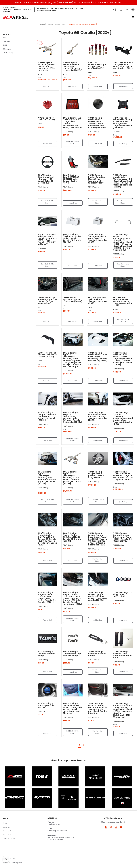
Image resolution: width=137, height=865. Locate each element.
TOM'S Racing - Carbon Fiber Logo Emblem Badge (72, 653)
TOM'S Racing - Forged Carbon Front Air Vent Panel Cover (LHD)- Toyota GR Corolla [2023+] (47, 597)
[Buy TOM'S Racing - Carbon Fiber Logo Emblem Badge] (72, 638)
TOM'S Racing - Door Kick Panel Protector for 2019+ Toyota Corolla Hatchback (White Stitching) (97, 708)
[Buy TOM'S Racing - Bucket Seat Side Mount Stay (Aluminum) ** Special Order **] (98, 162)
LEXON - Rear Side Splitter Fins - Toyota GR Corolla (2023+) (97, 300)
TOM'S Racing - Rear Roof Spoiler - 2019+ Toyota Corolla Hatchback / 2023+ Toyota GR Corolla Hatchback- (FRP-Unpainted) (122, 710)
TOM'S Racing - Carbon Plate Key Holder (97, 653)
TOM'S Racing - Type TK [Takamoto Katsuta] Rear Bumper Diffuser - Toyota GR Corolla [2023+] (47, 478)
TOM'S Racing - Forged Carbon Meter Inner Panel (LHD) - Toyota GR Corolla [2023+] (122, 537)
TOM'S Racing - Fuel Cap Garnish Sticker (46, 705)
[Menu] (133, 17)
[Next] (90, 745)
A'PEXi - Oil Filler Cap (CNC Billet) (46, 119)
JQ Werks (116, 132)
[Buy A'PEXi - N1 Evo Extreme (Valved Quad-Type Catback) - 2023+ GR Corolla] (47, 49)
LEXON (5, 45)
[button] (6, 34)
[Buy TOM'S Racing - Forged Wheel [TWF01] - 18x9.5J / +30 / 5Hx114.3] (98, 458)
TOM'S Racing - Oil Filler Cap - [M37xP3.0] (122, 594)
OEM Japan (7, 49)
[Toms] (42, 776)
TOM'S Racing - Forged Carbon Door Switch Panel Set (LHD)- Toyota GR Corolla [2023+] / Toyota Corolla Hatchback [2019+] (97, 539)
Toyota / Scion (60, 24)
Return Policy (7, 835)
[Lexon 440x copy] (95, 776)
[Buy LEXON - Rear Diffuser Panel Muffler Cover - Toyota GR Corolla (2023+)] (123, 284)
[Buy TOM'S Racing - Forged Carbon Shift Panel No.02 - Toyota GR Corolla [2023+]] (72, 520)
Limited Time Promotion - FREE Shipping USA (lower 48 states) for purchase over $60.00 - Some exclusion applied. (68, 2)
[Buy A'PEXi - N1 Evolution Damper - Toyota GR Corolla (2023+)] (98, 49)
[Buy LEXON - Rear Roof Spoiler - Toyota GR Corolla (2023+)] (47, 339)
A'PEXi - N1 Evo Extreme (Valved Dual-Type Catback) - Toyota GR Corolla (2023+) (72, 66)
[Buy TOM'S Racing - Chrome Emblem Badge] (47, 638)
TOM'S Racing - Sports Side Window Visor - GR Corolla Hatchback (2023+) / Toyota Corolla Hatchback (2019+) (122, 181)
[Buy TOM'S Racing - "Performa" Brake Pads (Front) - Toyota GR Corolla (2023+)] (72, 221)
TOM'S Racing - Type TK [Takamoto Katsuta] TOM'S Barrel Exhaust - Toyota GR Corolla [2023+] (72, 478)
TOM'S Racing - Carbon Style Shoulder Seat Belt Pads (122, 654)
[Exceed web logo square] (42, 798)
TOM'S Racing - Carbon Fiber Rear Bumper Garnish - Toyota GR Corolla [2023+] (97, 416)
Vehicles (50, 24)
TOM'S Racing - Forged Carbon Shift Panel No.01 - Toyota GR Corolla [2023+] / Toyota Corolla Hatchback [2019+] (47, 539)
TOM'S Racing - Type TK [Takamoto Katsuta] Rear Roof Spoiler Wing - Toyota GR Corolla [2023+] (123, 418)
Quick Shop (47, 86)
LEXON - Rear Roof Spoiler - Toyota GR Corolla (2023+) (47, 355)
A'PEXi (5, 37)
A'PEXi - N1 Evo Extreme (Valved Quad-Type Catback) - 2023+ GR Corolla (47, 66)
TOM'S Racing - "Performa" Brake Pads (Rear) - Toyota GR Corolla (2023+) (97, 238)
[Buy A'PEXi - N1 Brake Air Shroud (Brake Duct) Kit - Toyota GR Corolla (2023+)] (123, 49)
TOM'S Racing (8, 53)
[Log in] (133, 9)
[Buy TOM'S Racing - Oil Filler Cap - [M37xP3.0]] (123, 579)
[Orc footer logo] (15, 798)
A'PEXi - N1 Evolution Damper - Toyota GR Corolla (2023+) (97, 65)
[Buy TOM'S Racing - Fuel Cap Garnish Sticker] (47, 690)
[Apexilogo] (15, 776)
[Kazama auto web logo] (122, 776)
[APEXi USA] (15, 17)
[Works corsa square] (95, 798)
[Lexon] (68, 776)
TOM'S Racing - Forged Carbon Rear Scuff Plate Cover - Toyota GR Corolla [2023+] (97, 596)
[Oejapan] (122, 798)
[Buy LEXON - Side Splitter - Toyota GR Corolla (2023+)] (72, 284)
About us (6, 827)
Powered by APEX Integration (12, 863)
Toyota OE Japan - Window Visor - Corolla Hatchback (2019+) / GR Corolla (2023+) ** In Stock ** (47, 239)
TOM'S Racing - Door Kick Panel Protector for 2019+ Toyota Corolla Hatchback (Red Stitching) (72, 708)
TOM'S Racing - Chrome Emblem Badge (46, 653)
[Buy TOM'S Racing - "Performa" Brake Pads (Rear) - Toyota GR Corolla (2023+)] (98, 221)
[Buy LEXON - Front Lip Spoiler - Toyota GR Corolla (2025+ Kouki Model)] (47, 284)
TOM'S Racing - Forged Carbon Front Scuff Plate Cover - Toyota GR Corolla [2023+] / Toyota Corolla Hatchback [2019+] (72, 598)
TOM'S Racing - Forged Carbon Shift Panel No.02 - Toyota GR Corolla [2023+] (72, 537)
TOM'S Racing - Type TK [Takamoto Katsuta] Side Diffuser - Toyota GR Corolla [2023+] (72, 417)
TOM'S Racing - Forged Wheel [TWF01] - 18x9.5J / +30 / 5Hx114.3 (97, 475)
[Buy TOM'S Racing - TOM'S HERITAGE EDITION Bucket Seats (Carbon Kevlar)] (72, 162)
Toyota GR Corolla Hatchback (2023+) (82, 24)
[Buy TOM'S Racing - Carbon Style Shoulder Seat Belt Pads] (123, 638)
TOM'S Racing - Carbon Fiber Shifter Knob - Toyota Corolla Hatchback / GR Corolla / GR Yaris (97, 123)
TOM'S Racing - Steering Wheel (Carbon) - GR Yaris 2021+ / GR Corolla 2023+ (46, 179)
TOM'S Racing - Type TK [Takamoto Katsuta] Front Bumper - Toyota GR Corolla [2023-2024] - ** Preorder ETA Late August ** (72, 360)
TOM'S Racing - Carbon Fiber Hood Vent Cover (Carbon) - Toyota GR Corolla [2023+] (97, 357)
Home (42, 24)
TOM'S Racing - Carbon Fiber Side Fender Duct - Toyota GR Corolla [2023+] (47, 416)
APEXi (40, 74)
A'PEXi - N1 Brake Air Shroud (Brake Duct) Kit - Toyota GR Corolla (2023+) (123, 65)
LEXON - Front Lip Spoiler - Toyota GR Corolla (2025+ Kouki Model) (47, 300)
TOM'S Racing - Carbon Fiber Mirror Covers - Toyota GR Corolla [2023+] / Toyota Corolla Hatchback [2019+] (122, 359)
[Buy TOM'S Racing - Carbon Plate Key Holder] (98, 638)
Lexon (40, 307)
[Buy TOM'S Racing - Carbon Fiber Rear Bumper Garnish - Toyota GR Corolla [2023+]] (98, 399)
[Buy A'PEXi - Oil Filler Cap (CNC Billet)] (47, 104)
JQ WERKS (6, 41)
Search (5, 823)
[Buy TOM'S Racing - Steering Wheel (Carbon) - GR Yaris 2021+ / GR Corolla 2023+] (47, 162)
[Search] (115, 9)
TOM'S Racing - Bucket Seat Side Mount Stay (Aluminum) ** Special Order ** (97, 179)
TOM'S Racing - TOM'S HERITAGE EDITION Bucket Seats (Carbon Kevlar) (71, 179)
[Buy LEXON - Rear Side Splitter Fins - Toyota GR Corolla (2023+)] (98, 284)
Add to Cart (123, 86)
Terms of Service (9, 839)
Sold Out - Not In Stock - (72, 143)
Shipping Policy (8, 831)
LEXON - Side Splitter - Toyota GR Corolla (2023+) (72, 299)
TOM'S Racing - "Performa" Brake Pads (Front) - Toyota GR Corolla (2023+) (72, 238)
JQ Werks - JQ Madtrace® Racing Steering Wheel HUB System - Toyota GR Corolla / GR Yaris (122, 123)
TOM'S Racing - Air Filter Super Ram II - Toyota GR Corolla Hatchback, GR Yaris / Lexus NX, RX (72, 123)
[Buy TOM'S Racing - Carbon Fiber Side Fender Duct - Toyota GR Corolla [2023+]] (47, 399)
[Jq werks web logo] (68, 798)
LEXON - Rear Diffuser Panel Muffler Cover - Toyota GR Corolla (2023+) (122, 301)
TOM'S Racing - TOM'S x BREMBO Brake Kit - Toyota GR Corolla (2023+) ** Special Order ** (123, 476)
